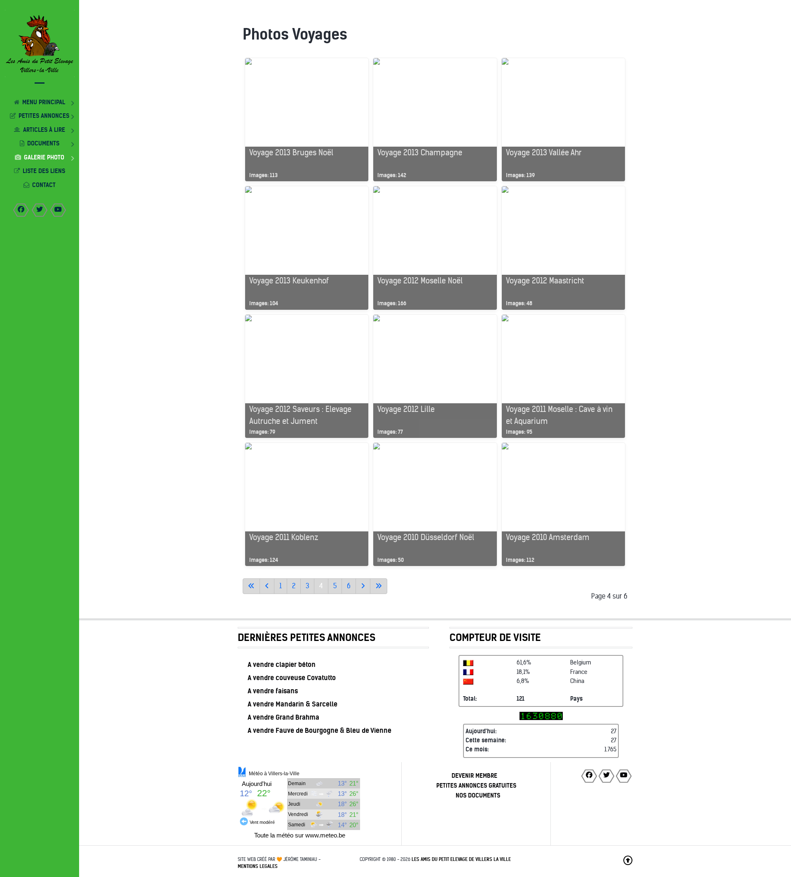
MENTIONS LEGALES (258, 866)
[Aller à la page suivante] (363, 586)
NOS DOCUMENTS (478, 795)
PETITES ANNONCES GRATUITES (476, 785)
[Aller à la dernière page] (378, 586)
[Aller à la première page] (251, 586)
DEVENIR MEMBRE (474, 775)
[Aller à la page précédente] (267, 586)
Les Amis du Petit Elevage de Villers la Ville (461, 859)
